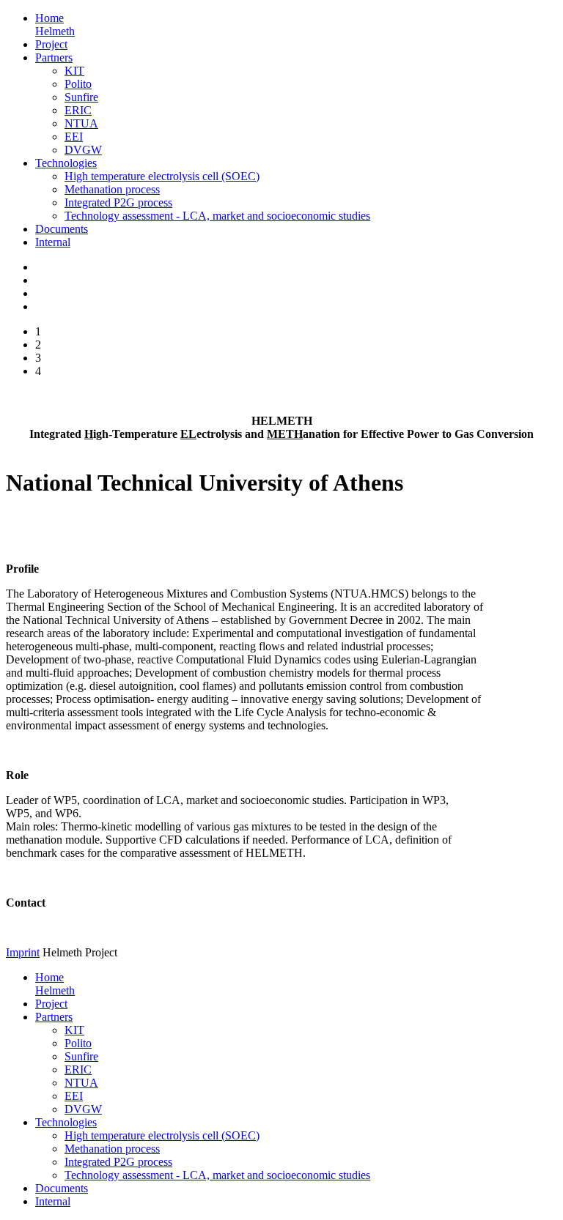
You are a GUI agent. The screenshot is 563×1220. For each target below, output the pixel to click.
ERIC (78, 110)
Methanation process (112, 189)
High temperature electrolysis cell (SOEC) (162, 176)
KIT (74, 70)
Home (55, 24)
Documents (61, 229)
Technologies (66, 163)
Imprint (23, 952)
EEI (74, 136)
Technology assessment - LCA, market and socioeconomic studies (217, 215)
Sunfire (81, 97)
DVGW (83, 150)
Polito (78, 84)
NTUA (81, 123)
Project (51, 44)
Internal (52, 242)
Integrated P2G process (118, 202)
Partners (54, 57)
